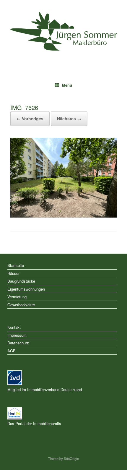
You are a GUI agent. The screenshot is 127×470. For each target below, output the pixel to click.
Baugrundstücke (21, 281)
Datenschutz (18, 343)
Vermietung (17, 296)
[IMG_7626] (63, 216)
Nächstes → (69, 118)
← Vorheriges (30, 118)
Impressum (17, 335)
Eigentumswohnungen (26, 289)
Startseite (15, 265)
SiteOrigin (71, 458)
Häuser (13, 273)
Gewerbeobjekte (21, 304)
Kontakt (14, 327)
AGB (11, 351)
